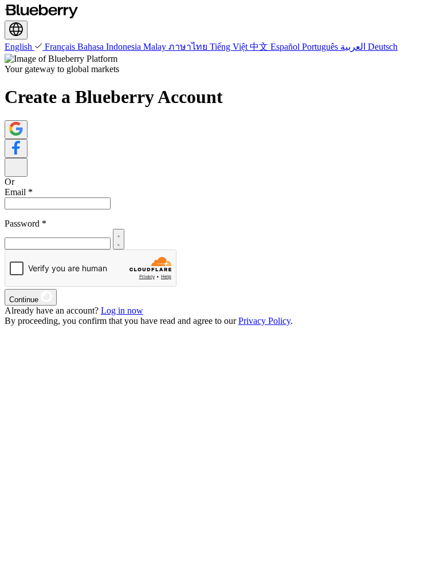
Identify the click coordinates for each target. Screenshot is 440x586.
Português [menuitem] (321, 47)
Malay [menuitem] (155, 47)
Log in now (122, 310)
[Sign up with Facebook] (16, 148)
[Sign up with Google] (16, 129)
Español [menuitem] (286, 47)
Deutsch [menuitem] (383, 47)
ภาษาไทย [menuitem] (189, 47)
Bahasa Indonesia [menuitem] (110, 47)
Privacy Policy (264, 321)
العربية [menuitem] (354, 47)
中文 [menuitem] (260, 47)
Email (19, 192)
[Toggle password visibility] (118, 239)
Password (25, 223)
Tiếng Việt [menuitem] (230, 47)
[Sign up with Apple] (16, 167)
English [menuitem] (19, 47)
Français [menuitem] (61, 47)
